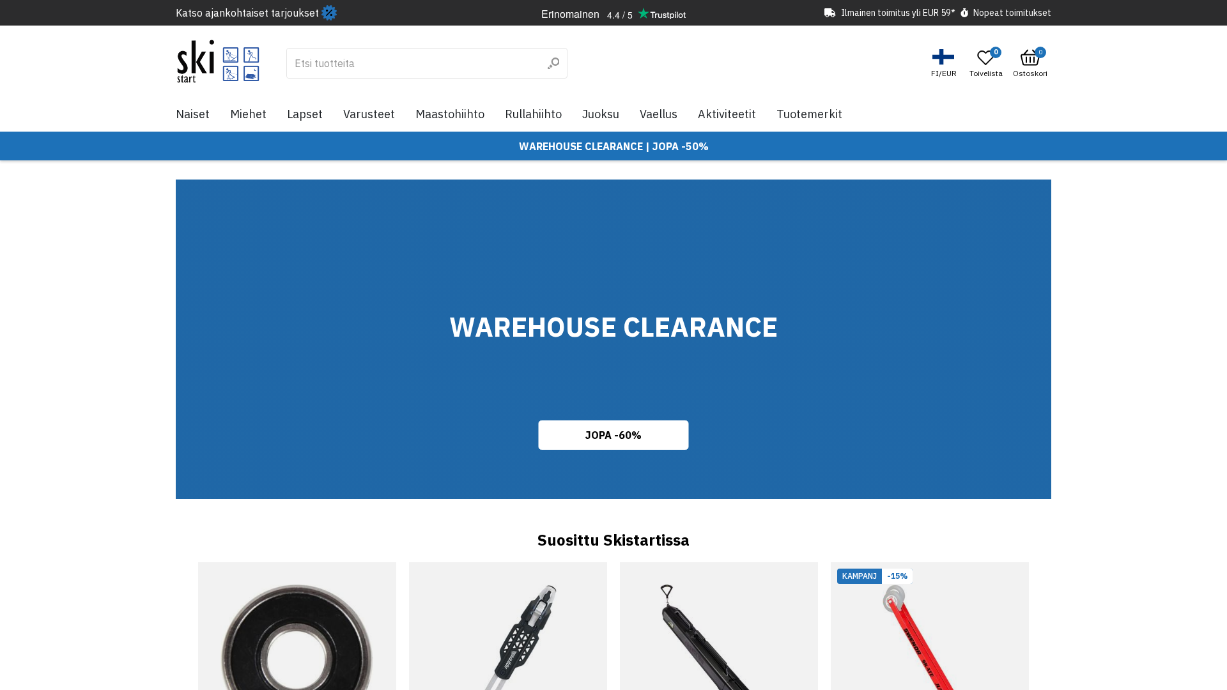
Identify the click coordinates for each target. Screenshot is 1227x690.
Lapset (305, 114)
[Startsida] (218, 61)
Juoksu (600, 114)
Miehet (248, 114)
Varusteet (369, 114)
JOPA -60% (613, 435)
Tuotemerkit (809, 114)
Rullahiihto (533, 114)
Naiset (193, 114)
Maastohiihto (449, 114)
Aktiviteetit (727, 114)
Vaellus (658, 114)
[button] (945, 63)
